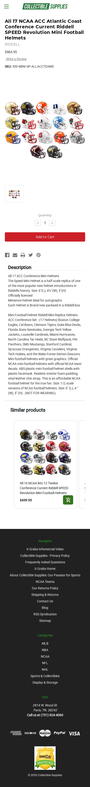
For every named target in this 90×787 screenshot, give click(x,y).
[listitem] (45, 464)
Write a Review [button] (16, 59)
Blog (45, 608)
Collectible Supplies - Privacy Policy (45, 555)
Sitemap (45, 621)
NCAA (45, 656)
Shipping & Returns (45, 595)
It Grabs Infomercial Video (45, 549)
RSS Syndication (45, 614)
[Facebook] (7, 255)
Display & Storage (45, 682)
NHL (45, 669)
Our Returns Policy (45, 588)
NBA (45, 650)
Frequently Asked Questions (45, 562)
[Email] (15, 255)
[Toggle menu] (6, 6)
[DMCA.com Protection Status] (45, 758)
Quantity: (45, 215)
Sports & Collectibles (45, 676)
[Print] (23, 255)
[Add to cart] (68, 500)
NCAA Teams (45, 582)
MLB (45, 643)
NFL (45, 663)
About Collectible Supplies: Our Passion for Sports (45, 575)
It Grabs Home (45, 569)
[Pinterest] (38, 255)
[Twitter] (30, 255)
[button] (9, 464)
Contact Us (45, 601)
